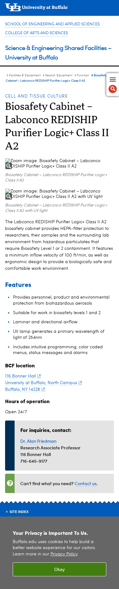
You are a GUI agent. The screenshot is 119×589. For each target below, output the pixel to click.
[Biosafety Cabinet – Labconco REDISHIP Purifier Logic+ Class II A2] (59, 163)
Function (83, 75)
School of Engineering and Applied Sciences (52, 24)
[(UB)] (59, 9)
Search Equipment (58, 75)
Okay (59, 569)
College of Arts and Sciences (36, 33)
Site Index (19, 512)
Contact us (85, 483)
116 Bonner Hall (20, 376)
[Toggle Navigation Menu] (112, 84)
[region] (59, 552)
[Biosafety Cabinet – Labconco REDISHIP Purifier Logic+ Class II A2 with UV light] (59, 194)
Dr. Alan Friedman (38, 441)
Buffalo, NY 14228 (22, 389)
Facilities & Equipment (25, 75)
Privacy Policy (63, 554)
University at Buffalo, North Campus (41, 383)
